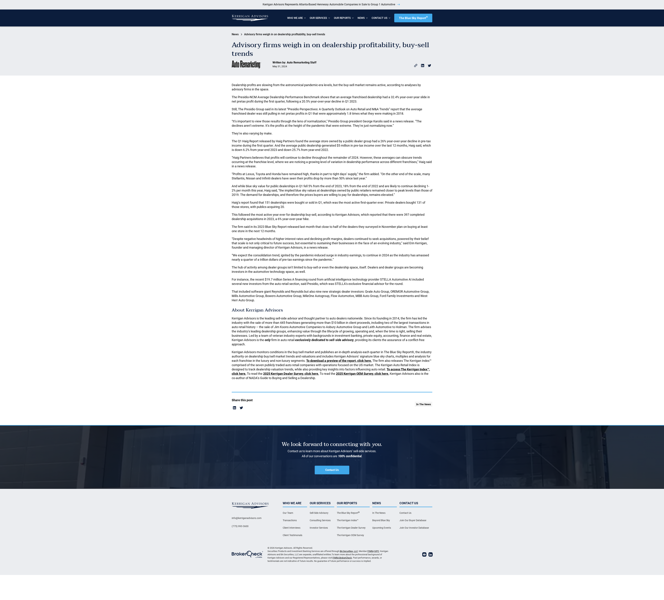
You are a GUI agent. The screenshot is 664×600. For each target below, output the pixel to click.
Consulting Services (320, 520)
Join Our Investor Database (414, 527)
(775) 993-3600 (240, 526)
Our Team (288, 512)
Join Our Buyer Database (412, 520)
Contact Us (332, 470)
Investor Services (319, 527)
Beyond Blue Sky (381, 520)
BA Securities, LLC (349, 551)
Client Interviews (291, 527)
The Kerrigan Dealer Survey (351, 527)
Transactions (290, 520)
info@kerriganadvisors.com (246, 518)
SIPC (376, 551)
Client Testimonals (292, 535)
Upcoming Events (381, 527)
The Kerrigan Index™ (347, 520)
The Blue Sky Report (413, 18)
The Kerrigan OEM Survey (350, 535)
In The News (378, 512)
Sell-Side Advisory (319, 512)
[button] (295, 18)
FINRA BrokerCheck (342, 557)
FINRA (370, 551)
